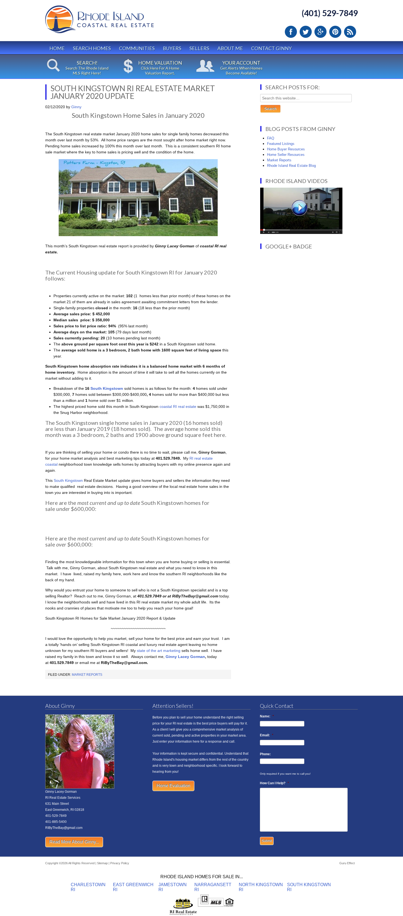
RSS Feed (350, 32)
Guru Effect (347, 863)
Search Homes (92, 48)
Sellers (199, 48)
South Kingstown (106, 388)
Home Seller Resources (286, 155)
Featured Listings (280, 144)
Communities (137, 48)
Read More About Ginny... (74, 842)
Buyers (172, 48)
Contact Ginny (271, 48)
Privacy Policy (119, 863)
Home (57, 48)
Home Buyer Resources (286, 149)
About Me (230, 48)
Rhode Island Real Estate (111, 21)
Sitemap (102, 863)
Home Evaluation (173, 785)
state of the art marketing (158, 650)
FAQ (270, 138)
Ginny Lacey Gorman (185, 656)
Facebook (291, 32)
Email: (266, 735)
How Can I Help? (274, 783)
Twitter (306, 32)
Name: (267, 716)
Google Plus (320, 32)
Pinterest (335, 32)
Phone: (265, 754)
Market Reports (87, 675)
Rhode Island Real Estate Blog (291, 166)
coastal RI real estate (178, 406)
